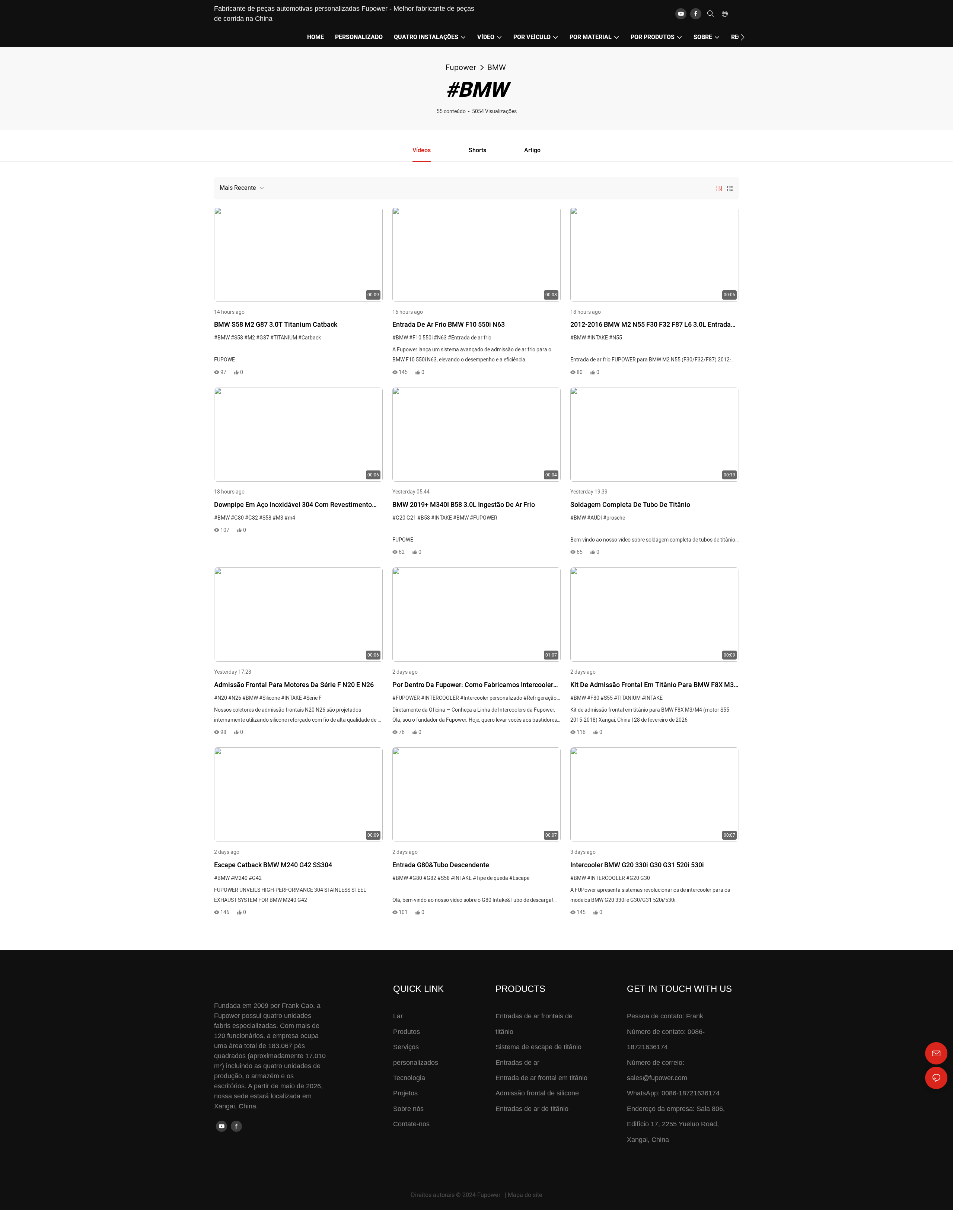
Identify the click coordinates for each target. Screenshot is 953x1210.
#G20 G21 (404, 518)
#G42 (255, 878)
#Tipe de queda (490, 878)
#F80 (593, 698)
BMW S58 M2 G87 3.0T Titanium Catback (275, 325)
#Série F (312, 698)
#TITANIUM (283, 338)
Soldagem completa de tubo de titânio (630, 505)
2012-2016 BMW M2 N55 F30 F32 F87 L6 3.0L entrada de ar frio (650, 325)
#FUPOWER (483, 518)
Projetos (405, 1093)
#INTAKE (597, 338)
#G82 (251, 518)
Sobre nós (408, 1108)
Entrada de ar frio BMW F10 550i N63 (448, 325)
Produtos (406, 1031)
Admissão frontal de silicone (537, 1093)
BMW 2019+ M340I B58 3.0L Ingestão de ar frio (463, 505)
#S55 (606, 698)
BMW (496, 67)
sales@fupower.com (657, 1078)
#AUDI (594, 518)
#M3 (277, 518)
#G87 (262, 338)
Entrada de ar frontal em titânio (541, 1078)
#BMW (222, 338)
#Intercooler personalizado (491, 698)
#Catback (309, 338)
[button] (742, 37)
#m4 (289, 518)
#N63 (440, 338)
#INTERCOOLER (440, 698)
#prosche (614, 518)
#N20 (220, 698)
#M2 (249, 338)
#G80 (237, 518)
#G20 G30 (638, 878)
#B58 (423, 518)
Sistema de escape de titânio (538, 1047)
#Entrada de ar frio (469, 338)
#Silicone (269, 698)
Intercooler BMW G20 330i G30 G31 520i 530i (637, 865)
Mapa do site (525, 1195)
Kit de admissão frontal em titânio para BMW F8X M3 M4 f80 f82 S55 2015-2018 (652, 685)
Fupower (461, 67)
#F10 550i (421, 338)
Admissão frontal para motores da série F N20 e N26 (294, 685)
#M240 (239, 878)
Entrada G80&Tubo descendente (440, 865)
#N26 (234, 698)
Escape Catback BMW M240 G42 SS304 (273, 865)
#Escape (519, 878)
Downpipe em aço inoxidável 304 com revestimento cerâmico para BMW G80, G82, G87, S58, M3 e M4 (293, 505)
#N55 (615, 338)
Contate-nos (411, 1124)
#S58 (237, 338)
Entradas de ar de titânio (531, 1108)
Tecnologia (409, 1078)
